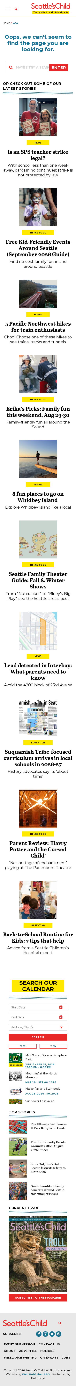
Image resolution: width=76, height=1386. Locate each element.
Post (23, 1046)
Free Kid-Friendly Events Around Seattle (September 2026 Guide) (38, 248)
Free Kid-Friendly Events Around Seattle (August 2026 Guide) (48, 1146)
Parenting (38, 925)
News (37, 143)
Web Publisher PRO (36, 1374)
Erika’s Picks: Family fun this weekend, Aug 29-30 (38, 412)
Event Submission (19, 1344)
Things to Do (38, 233)
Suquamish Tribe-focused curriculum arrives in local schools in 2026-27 (38, 758)
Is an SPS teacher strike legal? (38, 155)
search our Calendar (38, 985)
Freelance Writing (20, 1357)
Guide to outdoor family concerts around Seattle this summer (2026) (47, 1190)
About (10, 1351)
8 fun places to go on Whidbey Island (38, 497)
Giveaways (49, 1357)
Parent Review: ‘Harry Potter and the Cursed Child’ (38, 849)
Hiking (38, 314)
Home (6, 23)
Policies (47, 1351)
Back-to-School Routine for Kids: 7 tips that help (38, 937)
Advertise (28, 1351)
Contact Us (49, 1344)
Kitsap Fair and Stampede (42, 1088)
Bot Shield (38, 1378)
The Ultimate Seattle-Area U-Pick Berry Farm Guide (49, 1126)
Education (38, 742)
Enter (58, 67)
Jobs (66, 1357)
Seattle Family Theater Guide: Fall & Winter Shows (38, 580)
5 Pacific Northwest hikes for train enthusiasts (38, 327)
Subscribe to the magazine (38, 1297)
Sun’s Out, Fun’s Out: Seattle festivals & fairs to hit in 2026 (48, 1168)
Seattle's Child (35, 1370)
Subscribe (12, 1334)
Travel (38, 484)
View (53, 1046)
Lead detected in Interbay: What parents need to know (38, 671)
